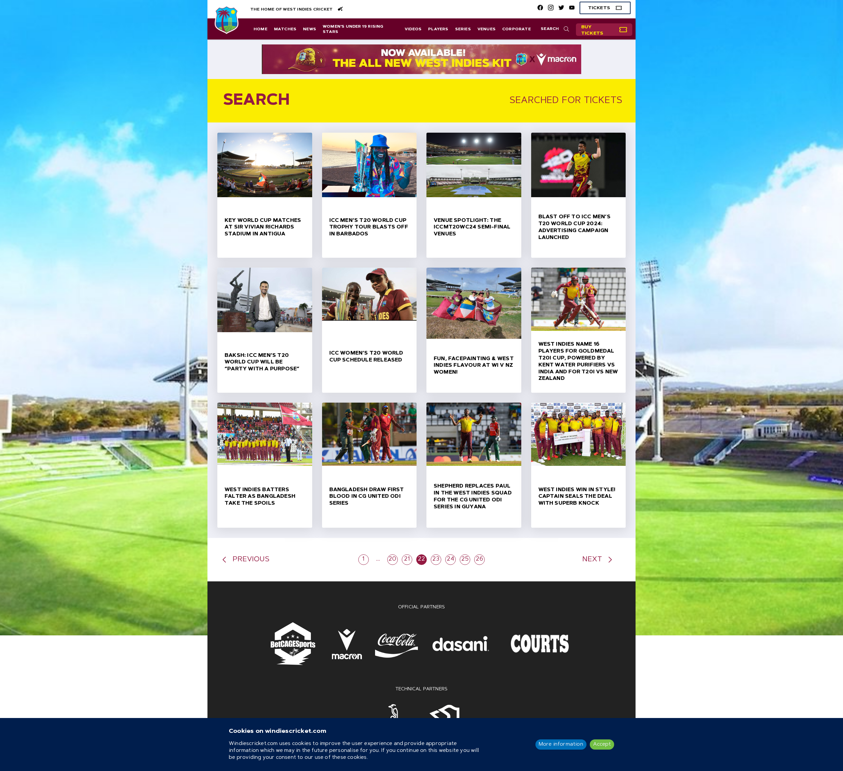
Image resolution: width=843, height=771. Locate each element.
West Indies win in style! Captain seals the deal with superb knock (577, 496)
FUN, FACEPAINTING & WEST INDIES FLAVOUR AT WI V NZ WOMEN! (474, 365)
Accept (602, 744)
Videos (413, 29)
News (309, 29)
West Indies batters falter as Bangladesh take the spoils (260, 496)
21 (407, 559)
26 (479, 559)
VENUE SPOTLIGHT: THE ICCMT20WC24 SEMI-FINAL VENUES (472, 227)
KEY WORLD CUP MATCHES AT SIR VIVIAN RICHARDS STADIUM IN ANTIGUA (263, 227)
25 (465, 559)
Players (438, 29)
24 (450, 559)
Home (260, 29)
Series (463, 29)
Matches (285, 29)
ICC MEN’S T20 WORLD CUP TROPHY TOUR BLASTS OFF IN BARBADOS (368, 227)
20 (392, 559)
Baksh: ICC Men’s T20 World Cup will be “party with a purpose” (262, 362)
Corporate (516, 29)
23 (435, 559)
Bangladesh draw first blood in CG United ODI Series (366, 496)
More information (561, 744)
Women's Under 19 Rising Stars (353, 29)
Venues (486, 29)
